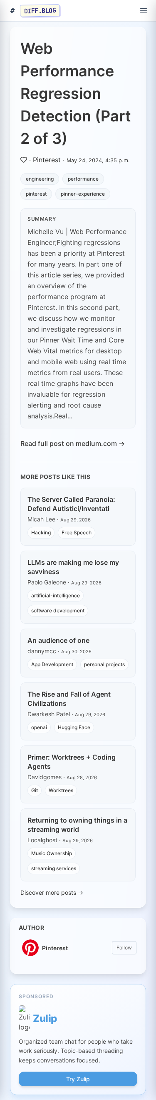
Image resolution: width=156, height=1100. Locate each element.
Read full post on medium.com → (72, 443)
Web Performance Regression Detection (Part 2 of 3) (75, 93)
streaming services (53, 868)
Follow (124, 947)
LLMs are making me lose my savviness (73, 567)
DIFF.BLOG (40, 10)
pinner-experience (83, 194)
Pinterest (47, 160)
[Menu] (143, 10)
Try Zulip (78, 1078)
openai (39, 727)
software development (57, 610)
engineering (40, 179)
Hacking (41, 532)
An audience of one (58, 640)
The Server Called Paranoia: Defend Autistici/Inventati (71, 504)
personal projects (104, 664)
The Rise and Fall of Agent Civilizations (69, 698)
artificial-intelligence (55, 595)
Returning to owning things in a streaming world (77, 824)
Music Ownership (51, 853)
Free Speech (77, 532)
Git (34, 790)
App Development (52, 664)
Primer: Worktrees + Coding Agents (71, 761)
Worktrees (61, 790)
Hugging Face (74, 727)
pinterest (36, 194)
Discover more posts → (51, 892)
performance (83, 179)
